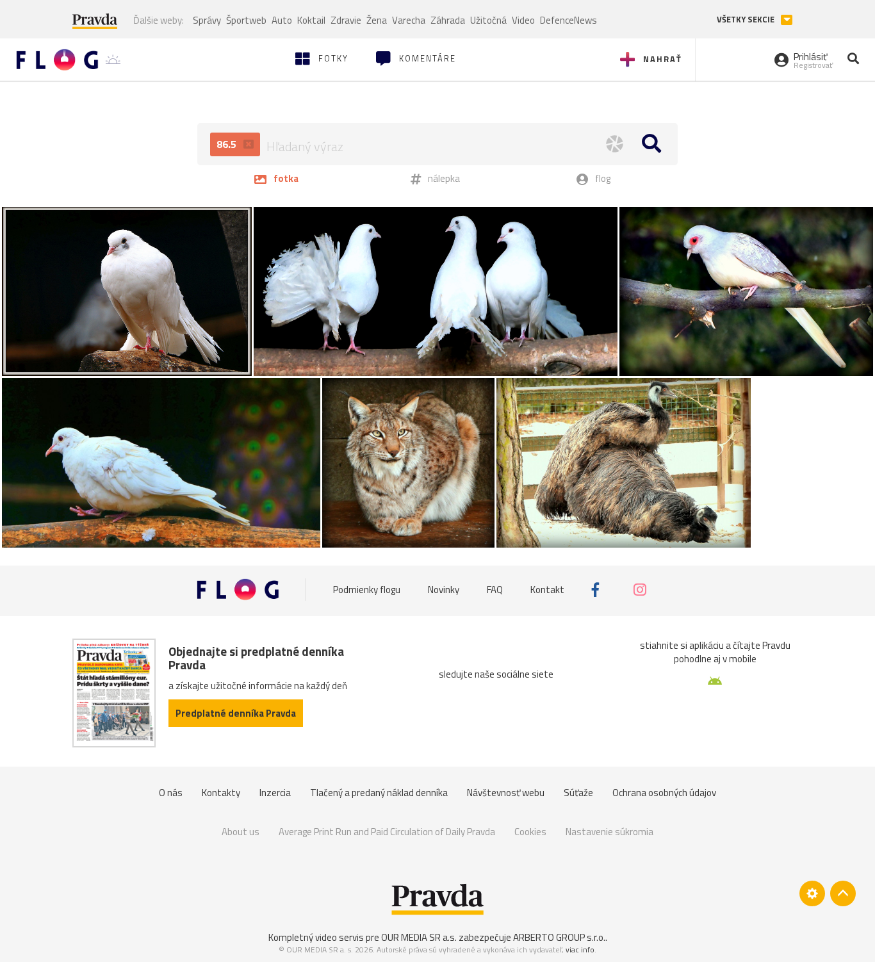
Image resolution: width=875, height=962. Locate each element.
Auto (282, 20)
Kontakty (221, 792)
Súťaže (578, 792)
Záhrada (447, 20)
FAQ (495, 589)
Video (523, 20)
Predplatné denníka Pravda (236, 713)
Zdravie (346, 20)
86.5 (228, 144)
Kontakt (547, 589)
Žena (376, 20)
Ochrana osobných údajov (664, 792)
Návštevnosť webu (505, 792)
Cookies (530, 831)
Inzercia (275, 792)
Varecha (408, 20)
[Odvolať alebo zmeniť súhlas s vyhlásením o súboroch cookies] (812, 893)
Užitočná (488, 20)
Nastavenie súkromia (609, 831)
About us (240, 831)
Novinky (443, 589)
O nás (171, 792)
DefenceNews (568, 20)
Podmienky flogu (366, 589)
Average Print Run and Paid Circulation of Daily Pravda (387, 831)
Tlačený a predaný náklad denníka (379, 792)
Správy (207, 20)
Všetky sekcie (746, 19)
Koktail (311, 20)
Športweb (246, 20)
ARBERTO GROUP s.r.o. (559, 937)
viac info (580, 949)
